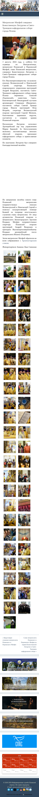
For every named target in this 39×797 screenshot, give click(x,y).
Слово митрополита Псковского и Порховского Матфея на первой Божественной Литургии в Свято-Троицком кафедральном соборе (29, 644)
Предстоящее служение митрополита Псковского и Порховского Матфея (10, 641)
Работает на (11, 794)
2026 (19, 756)
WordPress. (28, 794)
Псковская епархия (17, 4)
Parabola (19, 794)
